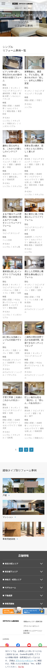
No (23, 667)
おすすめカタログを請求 (9, 611)
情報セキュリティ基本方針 (33, 621)
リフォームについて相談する (30, 611)
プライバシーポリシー (31, 626)
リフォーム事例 (25, 14)
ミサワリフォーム (10, 14)
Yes (19, 667)
